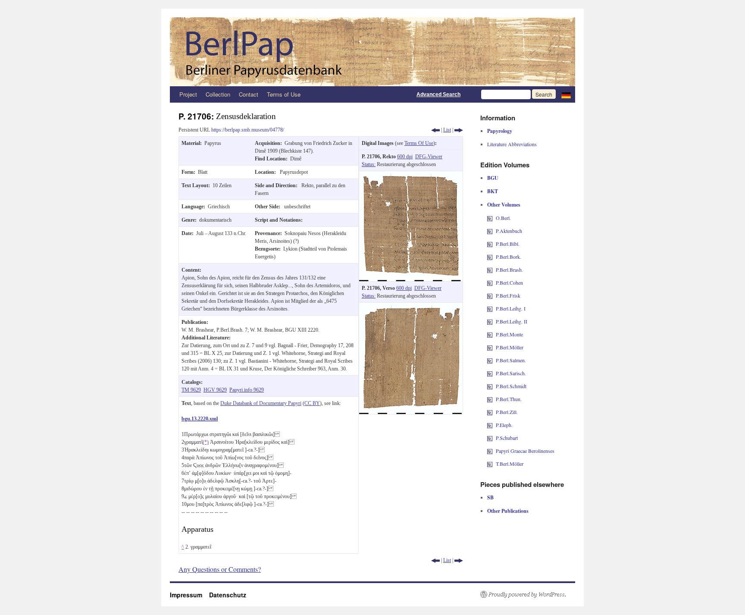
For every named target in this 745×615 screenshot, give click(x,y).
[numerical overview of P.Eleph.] (489, 424)
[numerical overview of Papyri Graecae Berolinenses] (489, 450)
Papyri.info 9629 (246, 390)
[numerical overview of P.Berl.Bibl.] (489, 243)
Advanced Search (438, 94)
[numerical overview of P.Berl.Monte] (489, 334)
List (447, 130)
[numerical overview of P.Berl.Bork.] (489, 256)
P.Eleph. (504, 424)
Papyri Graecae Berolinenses (525, 450)
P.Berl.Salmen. (511, 360)
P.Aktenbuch (509, 230)
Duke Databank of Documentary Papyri (260, 403)
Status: (369, 164)
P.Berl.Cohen (509, 282)
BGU (492, 178)
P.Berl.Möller (509, 347)
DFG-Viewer (428, 157)
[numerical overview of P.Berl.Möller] (489, 347)
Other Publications (508, 511)
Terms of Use (284, 94)
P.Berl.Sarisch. (511, 373)
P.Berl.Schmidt (511, 386)
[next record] (458, 130)
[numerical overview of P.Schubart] (489, 437)
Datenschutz (227, 594)
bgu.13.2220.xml (200, 419)
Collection (218, 94)
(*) (206, 442)
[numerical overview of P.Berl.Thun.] (489, 398)
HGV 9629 (215, 390)
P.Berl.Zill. (507, 411)
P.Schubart (507, 437)
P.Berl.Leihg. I (511, 308)
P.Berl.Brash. (509, 269)
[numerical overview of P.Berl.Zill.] (489, 411)
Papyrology (499, 131)
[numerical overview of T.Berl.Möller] (489, 463)
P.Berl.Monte (509, 334)
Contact (248, 94)
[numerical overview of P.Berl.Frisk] (489, 295)
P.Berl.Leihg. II (511, 321)
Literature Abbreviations (512, 144)
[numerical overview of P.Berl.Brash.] (489, 269)
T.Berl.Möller (509, 463)
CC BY (312, 403)
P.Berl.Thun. (509, 398)
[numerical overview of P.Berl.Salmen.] (489, 360)
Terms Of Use (418, 143)
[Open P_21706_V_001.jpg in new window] (411, 307)
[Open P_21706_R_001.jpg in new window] (411, 175)
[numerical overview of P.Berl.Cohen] (489, 282)
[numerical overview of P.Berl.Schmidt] (489, 386)
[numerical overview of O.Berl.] (489, 217)
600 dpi (405, 157)
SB (490, 497)
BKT (492, 191)
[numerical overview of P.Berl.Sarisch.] (489, 373)
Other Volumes (503, 204)
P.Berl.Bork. (508, 256)
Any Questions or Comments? (219, 569)
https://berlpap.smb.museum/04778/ (247, 130)
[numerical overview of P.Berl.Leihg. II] (489, 321)
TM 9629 (191, 390)
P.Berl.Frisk (508, 295)
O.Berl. (503, 217)
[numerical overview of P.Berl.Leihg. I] (489, 308)
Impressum (189, 594)
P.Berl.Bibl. (508, 243)
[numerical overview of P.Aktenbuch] (489, 230)
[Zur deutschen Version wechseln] (566, 94)
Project (188, 94)
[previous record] (435, 130)
